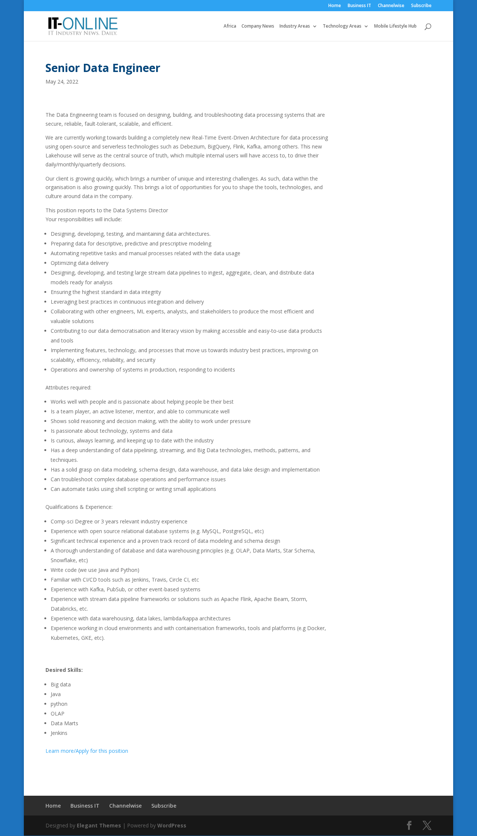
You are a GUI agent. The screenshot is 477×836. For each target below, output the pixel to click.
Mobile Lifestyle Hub (395, 26)
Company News (257, 26)
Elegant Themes (99, 825)
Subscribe (421, 6)
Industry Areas (294, 26)
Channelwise (391, 6)
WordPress (171, 825)
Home (334, 6)
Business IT (359, 6)
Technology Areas (342, 26)
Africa (230, 26)
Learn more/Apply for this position (86, 750)
